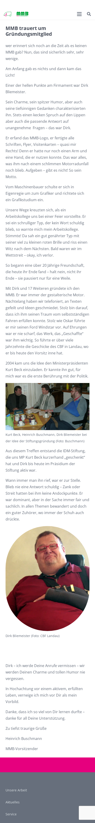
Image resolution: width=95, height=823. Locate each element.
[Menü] (79, 14)
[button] (89, 14)
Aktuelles (13, 802)
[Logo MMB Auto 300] (7, 14)
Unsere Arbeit (16, 790)
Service (11, 814)
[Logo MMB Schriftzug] (22, 14)
